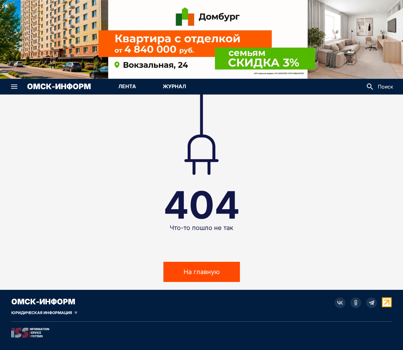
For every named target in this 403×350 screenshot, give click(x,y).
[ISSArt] (201, 331)
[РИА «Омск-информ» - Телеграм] (371, 302)
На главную (202, 272)
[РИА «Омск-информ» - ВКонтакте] (340, 302)
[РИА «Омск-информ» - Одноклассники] (355, 302)
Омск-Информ (59, 86)
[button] (14, 87)
